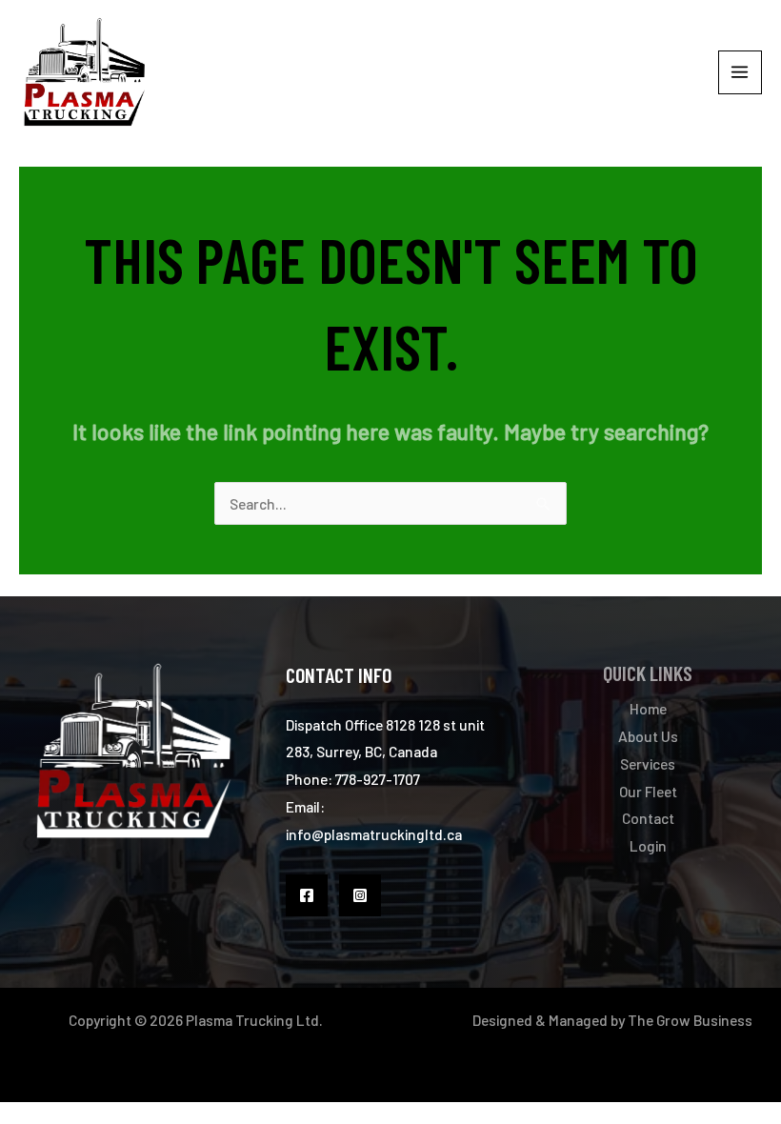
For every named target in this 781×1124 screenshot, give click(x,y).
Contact (648, 818)
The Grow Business (690, 1020)
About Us (648, 736)
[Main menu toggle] (740, 72)
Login (648, 845)
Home (648, 708)
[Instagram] (360, 895)
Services (647, 763)
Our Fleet (648, 791)
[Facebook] (307, 895)
